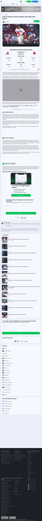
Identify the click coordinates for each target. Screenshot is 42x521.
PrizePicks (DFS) (7, 372)
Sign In (40, 1)
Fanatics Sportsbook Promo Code (6, 480)
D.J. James (7, 21)
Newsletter (16, 491)
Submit (21, 213)
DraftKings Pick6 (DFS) (8, 382)
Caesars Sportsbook (7, 358)
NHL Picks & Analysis (18, 459)
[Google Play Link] (12, 517)
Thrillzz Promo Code (4, 511)
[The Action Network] (21, 1)
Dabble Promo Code (4, 504)
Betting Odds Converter (8, 406)
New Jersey (30, 462)
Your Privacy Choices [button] (18, 494)
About (15, 479)
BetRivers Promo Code (5, 501)
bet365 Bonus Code (4, 483)
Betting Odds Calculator (8, 401)
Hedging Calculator (7, 408)
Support (15, 488)
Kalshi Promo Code (4, 488)
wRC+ (32, 121)
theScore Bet (6, 360)
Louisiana (29, 456)
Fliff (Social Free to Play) (8, 363)
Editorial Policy (16, 482)
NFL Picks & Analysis (17, 452)
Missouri (29, 474)
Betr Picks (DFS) (7, 380)
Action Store (16, 485)
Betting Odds (6, 413)
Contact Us (16, 492)
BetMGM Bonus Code (4, 482)
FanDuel (5, 394)
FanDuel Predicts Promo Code (6, 486)
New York (29, 455)
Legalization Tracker (31, 453)
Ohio (28, 468)
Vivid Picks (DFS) (7, 387)
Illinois (29, 465)
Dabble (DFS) (6, 375)
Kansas (29, 471)
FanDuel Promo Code (4, 495)
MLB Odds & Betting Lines (5, 461)
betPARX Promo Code (5, 498)
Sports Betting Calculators (10, 398)
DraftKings (6, 355)
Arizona (29, 459)
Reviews (5, 346)
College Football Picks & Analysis (19, 455)
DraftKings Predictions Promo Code (7, 491)
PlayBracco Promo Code (5, 510)
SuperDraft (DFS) (7, 392)
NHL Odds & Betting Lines (5, 463)
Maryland (29, 458)
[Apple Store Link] (4, 517)
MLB (6, 14)
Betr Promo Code (4, 507)
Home (3, 14)
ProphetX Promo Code (5, 492)
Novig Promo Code (4, 489)
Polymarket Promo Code (5, 485)
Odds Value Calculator (8, 403)
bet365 (5, 348)
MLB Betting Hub (17, 109)
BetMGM (15, 69)
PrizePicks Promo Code (5, 513)
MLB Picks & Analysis (18, 458)
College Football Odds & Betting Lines (7, 455)
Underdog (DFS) (7, 370)
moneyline (34, 103)
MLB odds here (27, 69)
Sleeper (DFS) (6, 377)
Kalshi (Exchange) (7, 365)
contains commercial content (8, 228)
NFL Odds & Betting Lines (5, 452)
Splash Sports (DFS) (7, 389)
